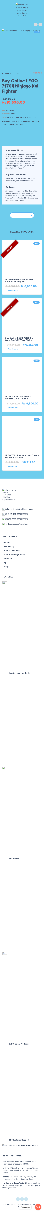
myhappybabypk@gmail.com (17, 524)
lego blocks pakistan (29, 121)
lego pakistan (8, 125)
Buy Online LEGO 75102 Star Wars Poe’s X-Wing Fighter (19, 339)
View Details (28, 181)
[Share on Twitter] (30, 137)
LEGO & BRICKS (13, 117)
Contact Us (7, 558)
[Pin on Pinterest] (35, 137)
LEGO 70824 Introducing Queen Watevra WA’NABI (22, 456)
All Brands (7, 73)
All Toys (5, 566)
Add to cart (13, 408)
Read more (13, 290)
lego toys (20, 125)
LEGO (17, 73)
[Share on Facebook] (26, 137)
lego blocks (25, 117)
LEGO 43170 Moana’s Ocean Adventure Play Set (19, 280)
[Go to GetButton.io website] (38, 1211)
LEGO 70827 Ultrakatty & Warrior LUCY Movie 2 (18, 398)
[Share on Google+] (40, 137)
